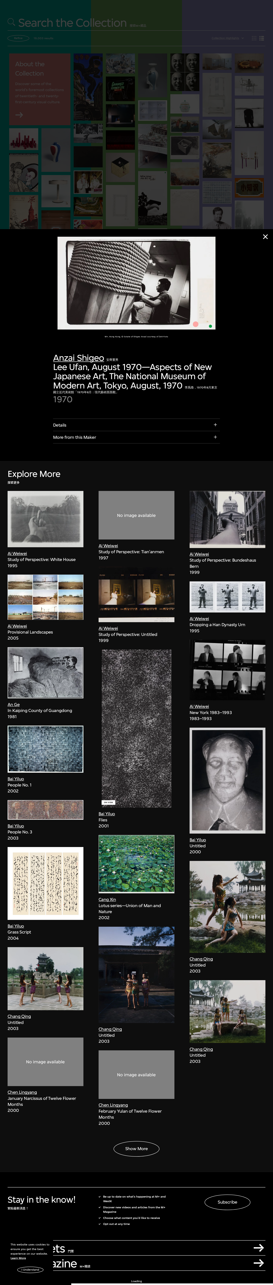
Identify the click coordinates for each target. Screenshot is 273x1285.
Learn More (18, 1258)
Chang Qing (19, 1016)
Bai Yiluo (16, 778)
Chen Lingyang (22, 1092)
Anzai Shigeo (78, 358)
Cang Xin (107, 899)
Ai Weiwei (17, 553)
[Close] (265, 236)
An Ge (14, 704)
